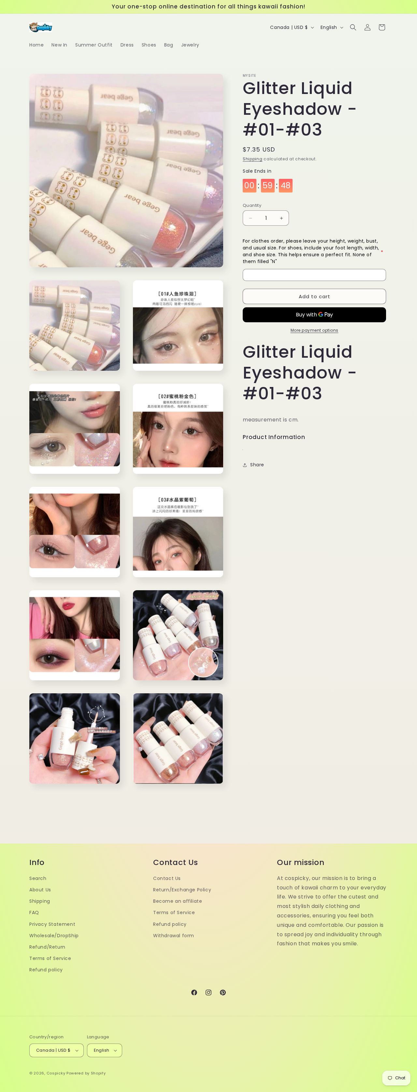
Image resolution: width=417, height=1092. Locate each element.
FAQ (34, 912)
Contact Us (167, 878)
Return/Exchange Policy (182, 889)
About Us (40, 889)
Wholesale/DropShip (54, 935)
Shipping (253, 159)
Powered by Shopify (86, 1073)
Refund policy (46, 969)
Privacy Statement (52, 924)
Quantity (252, 205)
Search (38, 878)
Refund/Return (47, 947)
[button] (353, 27)
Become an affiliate (177, 901)
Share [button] (257, 465)
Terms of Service (50, 958)
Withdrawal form (173, 935)
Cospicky (56, 1073)
